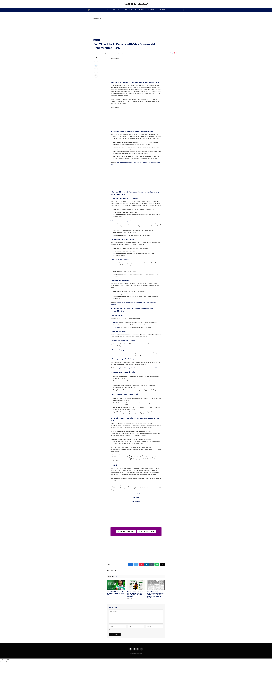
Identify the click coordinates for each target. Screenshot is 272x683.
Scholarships (122, 9)
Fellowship (142, 9)
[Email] (96, 75)
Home (108, 9)
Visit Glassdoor (136, 501)
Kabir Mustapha (98, 53)
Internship (132, 9)
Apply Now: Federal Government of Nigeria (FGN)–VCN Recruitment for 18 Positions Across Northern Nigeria (155, 595)
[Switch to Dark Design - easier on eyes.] (183, 10)
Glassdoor (116, 327)
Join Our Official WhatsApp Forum (7, 659)
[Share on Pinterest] (175, 53)
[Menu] (89, 10)
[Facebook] (96, 61)
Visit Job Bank (136, 493)
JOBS (114, 9)
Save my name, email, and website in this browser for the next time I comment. (128, 630)
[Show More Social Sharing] (177, 53)
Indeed (115, 325)
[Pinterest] (96, 72)
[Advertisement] (136, 29)
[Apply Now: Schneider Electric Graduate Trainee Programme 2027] (116, 585)
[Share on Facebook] (170, 53)
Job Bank (115, 322)
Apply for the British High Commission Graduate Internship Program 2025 (137, 368)
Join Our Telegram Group (147, 531)
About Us (151, 9)
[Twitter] (96, 65)
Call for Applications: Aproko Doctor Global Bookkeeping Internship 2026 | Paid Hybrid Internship (135, 594)
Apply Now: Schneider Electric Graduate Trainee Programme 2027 (115, 593)
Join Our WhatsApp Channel (127, 531)
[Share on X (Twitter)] (172, 53)
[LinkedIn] (96, 68)
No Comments (126, 53)
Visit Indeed (136, 497)
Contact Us (161, 9)
